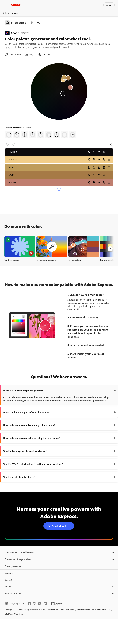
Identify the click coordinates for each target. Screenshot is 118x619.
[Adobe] (15, 5)
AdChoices (20, 614)
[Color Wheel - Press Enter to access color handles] (59, 91)
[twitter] (39, 603)
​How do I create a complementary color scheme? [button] (29, 425)
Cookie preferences (67, 610)
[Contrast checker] (32, 22)
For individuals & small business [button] (19, 552)
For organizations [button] (13, 566)
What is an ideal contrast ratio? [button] (19, 476)
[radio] (8, 134)
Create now (20, 246)
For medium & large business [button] (18, 559)
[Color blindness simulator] (38, 22)
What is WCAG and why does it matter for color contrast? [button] (33, 464)
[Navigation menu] (4, 5)
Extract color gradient (46, 260)
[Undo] (7, 144)
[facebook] (29, 603)
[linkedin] (45, 603)
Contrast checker (12, 260)
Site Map (8, 614)
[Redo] (13, 144)
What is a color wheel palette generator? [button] (24, 390)
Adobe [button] (8, 586)
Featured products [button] (13, 593)
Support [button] (8, 573)
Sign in (109, 5)
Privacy (43, 610)
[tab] (13, 54)
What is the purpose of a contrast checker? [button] (25, 451)
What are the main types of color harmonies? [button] (26, 412)
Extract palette (74, 260)
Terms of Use (53, 610)
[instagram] (34, 603)
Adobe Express (10, 12)
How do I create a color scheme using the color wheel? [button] (31, 438)
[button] (99, 4)
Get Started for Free (58, 526)
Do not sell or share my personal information (93, 610)
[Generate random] (110, 144)
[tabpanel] (59, 99)
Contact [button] (8, 579)
